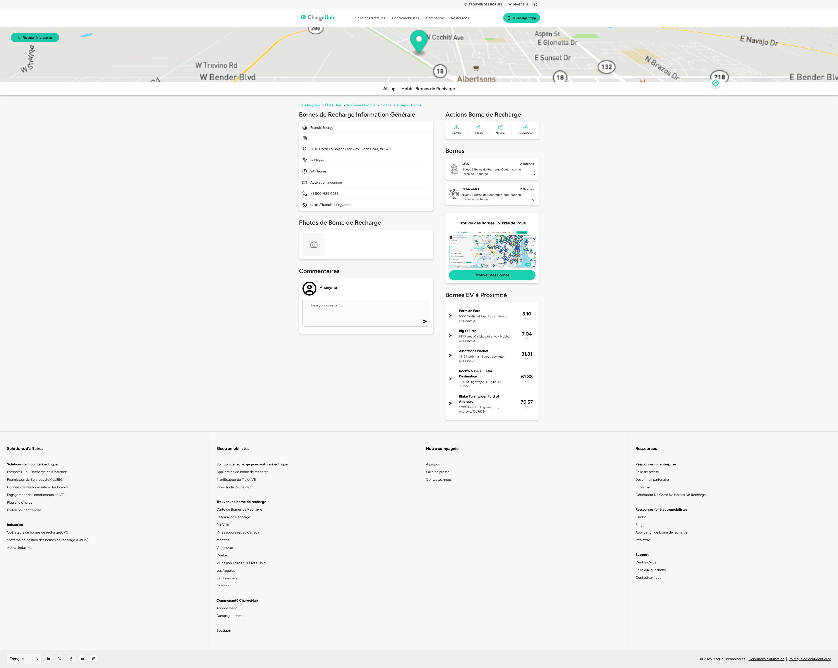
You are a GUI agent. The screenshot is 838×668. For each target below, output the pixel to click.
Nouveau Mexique (361, 105)
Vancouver (224, 548)
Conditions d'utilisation (766, 659)
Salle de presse (437, 472)
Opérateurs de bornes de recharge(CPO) (38, 532)
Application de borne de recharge (242, 472)
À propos (433, 464)
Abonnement (226, 608)
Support (642, 555)
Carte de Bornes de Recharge (239, 509)
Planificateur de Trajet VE (236, 479)
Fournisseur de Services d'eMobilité (34, 479)
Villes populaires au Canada (237, 532)
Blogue (640, 525)
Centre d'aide (645, 562)
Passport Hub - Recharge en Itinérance (37, 472)
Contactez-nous (439, 479)
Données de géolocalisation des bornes (37, 487)
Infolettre (642, 487)
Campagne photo (230, 616)
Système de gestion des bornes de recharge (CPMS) (47, 540)
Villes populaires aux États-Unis (240, 563)
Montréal (223, 540)
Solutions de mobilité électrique (32, 464)
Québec (222, 555)
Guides (640, 517)
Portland (222, 586)
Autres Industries (20, 548)
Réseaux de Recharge (233, 517)
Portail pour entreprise (24, 510)
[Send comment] (424, 321)
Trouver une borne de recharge (241, 502)
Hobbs (386, 105)
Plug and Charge (20, 502)
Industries (15, 525)
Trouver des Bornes (492, 275)
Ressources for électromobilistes (661, 509)
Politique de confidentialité (810, 659)
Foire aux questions (650, 570)
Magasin (520, 4)
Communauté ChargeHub (237, 600)
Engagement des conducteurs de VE (35, 495)
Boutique (223, 630)
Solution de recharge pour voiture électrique (252, 464)
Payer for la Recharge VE (235, 487)
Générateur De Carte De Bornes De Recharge (670, 495)
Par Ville (222, 525)
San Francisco (227, 578)
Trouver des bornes (486, 4)
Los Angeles (225, 570)
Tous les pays (309, 105)
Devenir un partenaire (652, 479)
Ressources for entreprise (655, 464)
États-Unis (333, 105)
